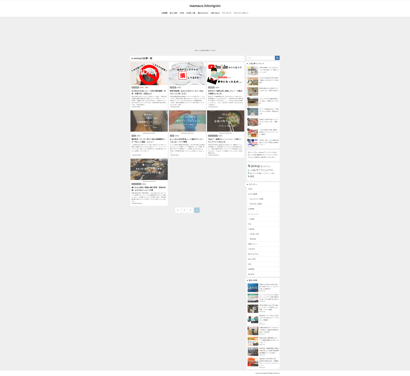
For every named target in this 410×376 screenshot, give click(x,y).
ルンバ (253, 173)
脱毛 (147, 87)
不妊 (249, 224)
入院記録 (251, 229)
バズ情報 (253, 170)
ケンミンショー (213, 135)
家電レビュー (252, 244)
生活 (134, 135)
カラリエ (266, 166)
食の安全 (251, 274)
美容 (273, 173)
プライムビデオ (266, 170)
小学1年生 (251, 249)
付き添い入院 (190, 13)
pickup (141, 87)
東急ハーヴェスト (263, 173)
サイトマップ (226, 13)
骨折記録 (253, 239)
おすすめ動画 (252, 194)
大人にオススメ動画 (256, 199)
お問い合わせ (215, 13)
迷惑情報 (251, 269)
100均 (182, 13)
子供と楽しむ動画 (256, 204)
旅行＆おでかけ (203, 13)
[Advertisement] (205, 33)
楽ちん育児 (173, 13)
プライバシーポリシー (241, 13)
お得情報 (164, 13)
